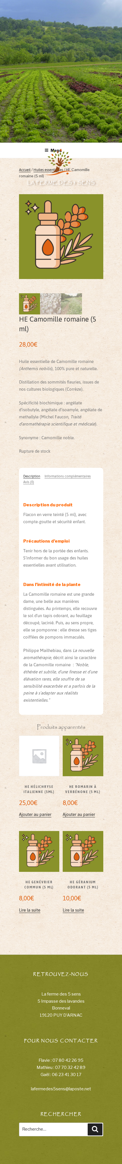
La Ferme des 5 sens (61, 182)
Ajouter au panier (35, 814)
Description (31, 476)
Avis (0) (28, 482)
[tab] (31, 476)
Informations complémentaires (68, 476)
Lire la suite (29, 910)
